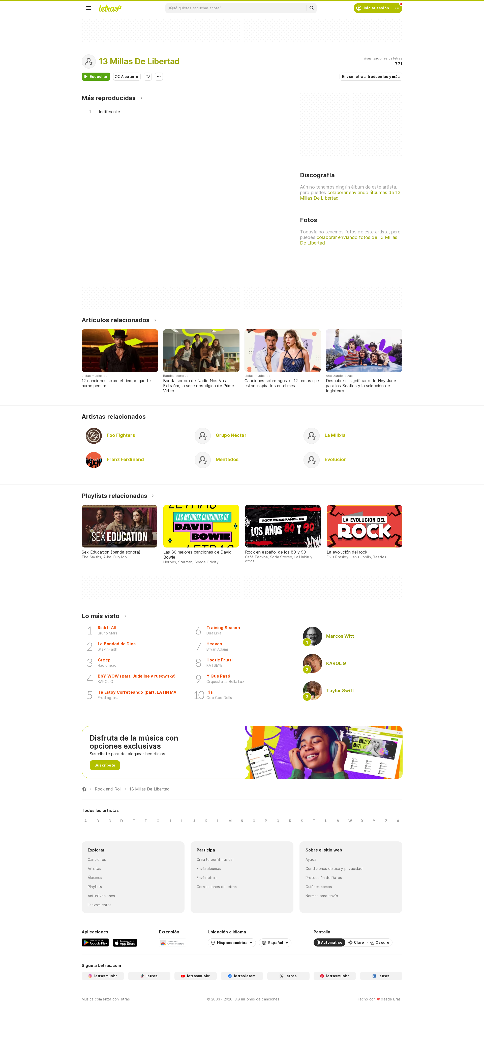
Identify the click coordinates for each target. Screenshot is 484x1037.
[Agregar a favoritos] (148, 77)
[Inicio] (84, 788)
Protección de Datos (324, 877)
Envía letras (207, 877)
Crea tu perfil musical (215, 859)
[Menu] (89, 8)
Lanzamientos (100, 905)
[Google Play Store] (95, 942)
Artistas (94, 868)
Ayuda (311, 859)
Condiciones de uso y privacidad (334, 868)
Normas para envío (322, 896)
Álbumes (95, 877)
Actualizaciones (101, 896)
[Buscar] (312, 8)
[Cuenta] (397, 8)
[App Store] (125, 942)
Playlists (95, 886)
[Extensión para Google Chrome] (172, 942)
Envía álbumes (209, 868)
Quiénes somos (319, 886)
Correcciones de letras (217, 886)
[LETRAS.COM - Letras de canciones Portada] (110, 8)
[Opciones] (159, 77)
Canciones (97, 859)
